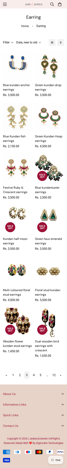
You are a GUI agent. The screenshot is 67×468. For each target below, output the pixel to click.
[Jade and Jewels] (33, 4)
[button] (59, 4)
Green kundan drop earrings (48, 87)
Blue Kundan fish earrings (14, 138)
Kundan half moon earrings (15, 241)
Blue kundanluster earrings (47, 190)
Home (25, 26)
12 (54, 375)
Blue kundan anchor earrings (16, 87)
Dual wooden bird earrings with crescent (47, 345)
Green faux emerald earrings (48, 241)
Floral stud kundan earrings (47, 292)
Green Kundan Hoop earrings (48, 138)
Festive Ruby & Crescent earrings (15, 190)
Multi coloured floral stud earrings (16, 292)
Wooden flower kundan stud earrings (17, 343)
